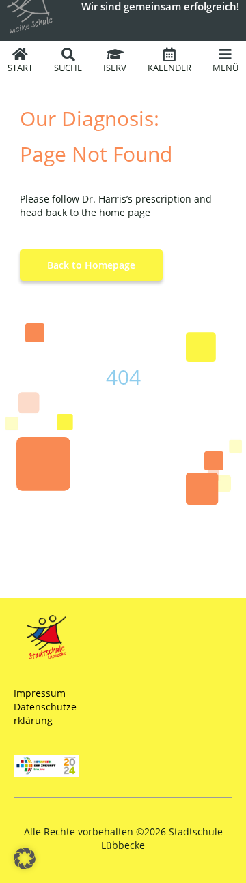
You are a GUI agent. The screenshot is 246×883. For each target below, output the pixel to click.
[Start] (20, 54)
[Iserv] (115, 54)
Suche (68, 67)
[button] (24, 858)
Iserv (114, 67)
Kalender (169, 67)
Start (20, 67)
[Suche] (68, 54)
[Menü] (225, 54)
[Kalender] (169, 54)
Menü (225, 67)
